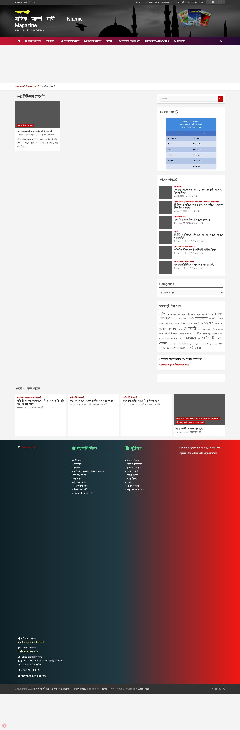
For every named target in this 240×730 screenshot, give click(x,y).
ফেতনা (163, 343)
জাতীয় (176, 232)
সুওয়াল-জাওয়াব (94, 41)
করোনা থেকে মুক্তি (188, 318)
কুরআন (209, 322)
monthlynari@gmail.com (33, 675)
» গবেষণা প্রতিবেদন (133, 464)
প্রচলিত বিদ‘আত (212, 338)
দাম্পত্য (175, 333)
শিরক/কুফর (192, 247)
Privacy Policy (151, 2)
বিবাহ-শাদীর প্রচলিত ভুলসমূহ (189, 428)
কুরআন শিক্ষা (218, 323)
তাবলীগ (168, 333)
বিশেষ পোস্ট (206, 202)
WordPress (143, 688)
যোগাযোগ (180, 41)
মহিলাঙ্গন (179, 422)
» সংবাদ (128, 482)
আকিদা (162, 314)
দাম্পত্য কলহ (184, 333)
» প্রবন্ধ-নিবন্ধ (131, 478)
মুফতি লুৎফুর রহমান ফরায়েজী (199, 344)
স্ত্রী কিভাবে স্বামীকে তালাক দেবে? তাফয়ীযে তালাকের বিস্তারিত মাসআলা (198, 206)
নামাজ (168, 338)
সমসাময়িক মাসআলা (165, 348)
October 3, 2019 (23, 135)
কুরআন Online (192, 2)
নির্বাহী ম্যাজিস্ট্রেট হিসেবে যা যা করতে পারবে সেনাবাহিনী (198, 236)
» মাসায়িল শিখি (132, 486)
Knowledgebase (166, 2)
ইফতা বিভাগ (178, 187)
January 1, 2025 (180, 211)
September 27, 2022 (78, 404)
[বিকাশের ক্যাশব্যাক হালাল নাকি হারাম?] (37, 114)
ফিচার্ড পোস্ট (198, 202)
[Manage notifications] (4, 726)
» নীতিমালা (77, 460)
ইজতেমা (211, 314)
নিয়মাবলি (50, 41)
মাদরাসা (202, 2)
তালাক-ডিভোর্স (178, 202)
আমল (176, 217)
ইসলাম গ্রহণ (164, 318)
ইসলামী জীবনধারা (189, 202)
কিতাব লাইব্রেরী (179, 2)
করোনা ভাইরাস (201, 318)
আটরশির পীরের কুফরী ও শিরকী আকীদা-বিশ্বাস (195, 249)
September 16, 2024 (182, 253)
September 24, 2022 (131, 404)
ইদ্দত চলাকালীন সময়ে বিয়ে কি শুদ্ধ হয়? (141, 400)
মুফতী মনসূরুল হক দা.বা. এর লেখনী (194, 422)
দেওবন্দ (220, 334)
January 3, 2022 (182, 432)
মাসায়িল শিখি (215, 202)
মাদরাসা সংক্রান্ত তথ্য (131, 41)
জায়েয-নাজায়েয (179, 262)
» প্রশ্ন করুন (77, 478)
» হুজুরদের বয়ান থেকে (134, 489)
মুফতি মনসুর (213, 344)
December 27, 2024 (182, 223)
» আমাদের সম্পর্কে (80, 486)
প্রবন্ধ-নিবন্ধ (185, 247)
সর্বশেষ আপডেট (168, 180)
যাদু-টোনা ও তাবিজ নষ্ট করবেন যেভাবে (192, 219)
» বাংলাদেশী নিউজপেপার (83, 493)
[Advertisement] (120, 64)
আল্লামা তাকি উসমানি (188, 314)
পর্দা (199, 338)
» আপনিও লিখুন (79, 475)
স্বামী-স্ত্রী (198, 347)
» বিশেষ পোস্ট (131, 475)
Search (220, 99)
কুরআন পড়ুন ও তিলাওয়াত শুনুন (175, 364)
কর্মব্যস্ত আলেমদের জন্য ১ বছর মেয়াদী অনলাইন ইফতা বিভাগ (198, 191)
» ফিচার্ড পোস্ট (131, 471)
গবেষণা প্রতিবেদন (72, 41)
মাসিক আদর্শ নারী (37, 135)
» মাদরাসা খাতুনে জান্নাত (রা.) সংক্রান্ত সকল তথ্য (180, 359)
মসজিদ (185, 343)
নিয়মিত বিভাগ (34, 41)
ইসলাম (218, 314)
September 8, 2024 (182, 268)
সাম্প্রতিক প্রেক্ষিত (189, 262)
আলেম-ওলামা (176, 314)
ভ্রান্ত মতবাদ (176, 344)
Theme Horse (107, 688)
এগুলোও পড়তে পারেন (27, 388)
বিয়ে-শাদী (38, 397)
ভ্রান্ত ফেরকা (177, 247)
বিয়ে (170, 344)
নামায (174, 338)
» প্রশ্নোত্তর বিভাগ (79, 482)
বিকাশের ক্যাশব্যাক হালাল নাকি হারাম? (34, 131)
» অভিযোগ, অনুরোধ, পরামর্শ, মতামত (88, 471)
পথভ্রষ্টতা (190, 338)
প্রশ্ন (110, 41)
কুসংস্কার (180, 329)
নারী (181, 338)
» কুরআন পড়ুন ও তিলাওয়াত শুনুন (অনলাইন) (198, 453)
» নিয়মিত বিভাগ (132, 460)
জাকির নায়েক (202, 329)
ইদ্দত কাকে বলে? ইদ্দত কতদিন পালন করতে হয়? (92, 400)
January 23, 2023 (24, 407)
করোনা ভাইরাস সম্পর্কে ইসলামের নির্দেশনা (189, 323)
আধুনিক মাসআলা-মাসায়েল (25, 125)
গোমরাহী (190, 328)
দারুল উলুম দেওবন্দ (210, 333)
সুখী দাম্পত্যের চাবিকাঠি (183, 347)
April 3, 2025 (179, 196)
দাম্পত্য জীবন (196, 333)
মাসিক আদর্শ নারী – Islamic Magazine (51, 688)
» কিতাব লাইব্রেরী (79, 489)
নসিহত (161, 339)
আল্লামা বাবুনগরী (202, 314)
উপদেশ (174, 318)
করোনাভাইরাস (213, 318)
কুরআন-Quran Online (158, 41)
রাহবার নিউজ (140, 2)
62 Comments (50, 135)
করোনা (179, 318)
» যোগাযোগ (77, 464)
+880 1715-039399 (30, 670)
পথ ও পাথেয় (190, 419)
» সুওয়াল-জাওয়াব (133, 467)
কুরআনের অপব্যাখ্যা (167, 329)
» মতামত (76, 467)
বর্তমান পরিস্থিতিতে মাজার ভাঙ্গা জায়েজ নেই (194, 264)
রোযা (220, 344)
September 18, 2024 (182, 241)
